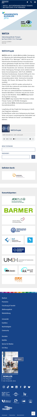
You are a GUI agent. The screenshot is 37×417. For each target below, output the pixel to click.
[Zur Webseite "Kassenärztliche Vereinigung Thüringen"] (13, 240)
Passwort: (5, 153)
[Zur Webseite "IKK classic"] (9, 270)
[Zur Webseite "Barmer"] (18, 210)
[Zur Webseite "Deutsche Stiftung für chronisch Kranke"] (18, 220)
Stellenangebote (7, 309)
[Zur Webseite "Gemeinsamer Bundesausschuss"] (18, 175)
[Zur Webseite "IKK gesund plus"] (27, 270)
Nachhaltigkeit (6, 327)
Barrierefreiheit (20, 415)
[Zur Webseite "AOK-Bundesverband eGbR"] (18, 200)
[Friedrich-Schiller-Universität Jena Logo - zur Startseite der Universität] (5, 2)
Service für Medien (7, 344)
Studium (4, 298)
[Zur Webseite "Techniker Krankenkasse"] (30, 240)
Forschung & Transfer (8, 305)
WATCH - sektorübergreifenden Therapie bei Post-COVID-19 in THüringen (18, 6)
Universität (5, 319)
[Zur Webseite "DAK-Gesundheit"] (18, 279)
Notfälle (4, 340)
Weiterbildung (6, 313)
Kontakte (5, 336)
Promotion (5, 302)
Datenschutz (12, 415)
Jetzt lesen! (18, 359)
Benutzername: (7, 146)
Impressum (4, 415)
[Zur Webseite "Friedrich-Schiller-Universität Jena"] (18, 230)
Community (5, 330)
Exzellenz (5, 323)
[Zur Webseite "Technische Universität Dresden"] (18, 250)
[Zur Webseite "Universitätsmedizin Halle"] (18, 260)
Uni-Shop (5, 348)
